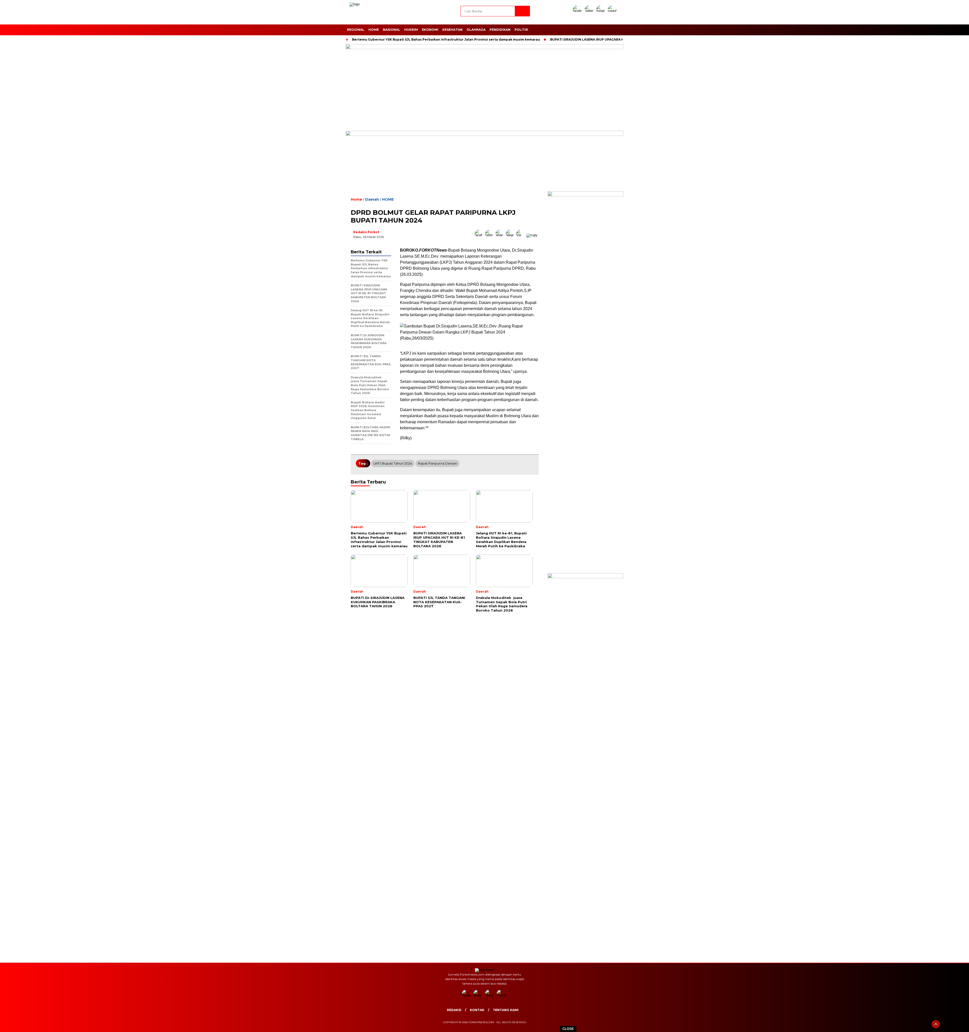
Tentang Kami (506, 1010)
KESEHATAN (452, 30)
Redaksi (454, 1010)
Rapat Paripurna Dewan (437, 463)
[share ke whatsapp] (500, 235)
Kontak (477, 1010)
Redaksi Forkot (366, 232)
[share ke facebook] (480, 235)
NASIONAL (391, 30)
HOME (373, 30)
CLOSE (568, 1029)
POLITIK (521, 30)
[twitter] (589, 11)
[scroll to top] (936, 1024)
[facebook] (578, 11)
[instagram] (601, 11)
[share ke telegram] (511, 235)
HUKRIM (411, 30)
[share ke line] (521, 235)
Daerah (372, 199)
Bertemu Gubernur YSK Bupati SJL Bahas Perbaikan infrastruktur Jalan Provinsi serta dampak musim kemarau (446, 39)
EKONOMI (430, 30)
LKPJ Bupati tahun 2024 (392, 463)
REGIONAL (355, 30)
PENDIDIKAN (500, 30)
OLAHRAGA (476, 30)
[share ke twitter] (490, 235)
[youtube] (613, 11)
